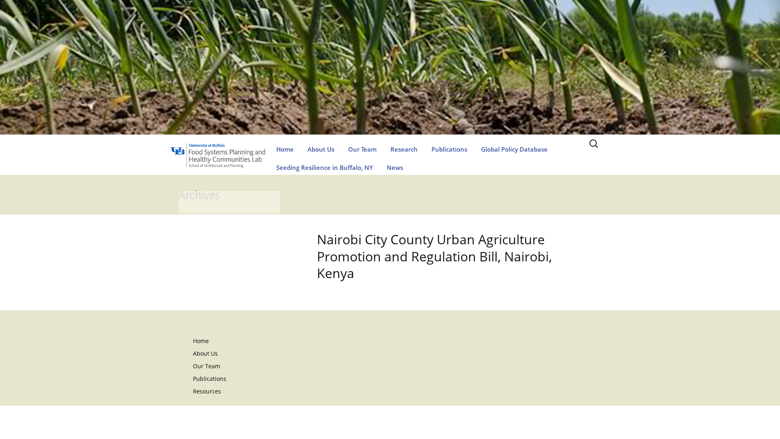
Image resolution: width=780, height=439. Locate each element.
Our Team (362, 149)
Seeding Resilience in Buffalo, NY (324, 167)
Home (285, 149)
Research (404, 149)
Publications (449, 149)
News (395, 167)
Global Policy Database (514, 149)
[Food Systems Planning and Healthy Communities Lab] (390, 75)
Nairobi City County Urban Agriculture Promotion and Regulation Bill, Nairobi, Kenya (434, 256)
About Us (321, 149)
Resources (207, 391)
